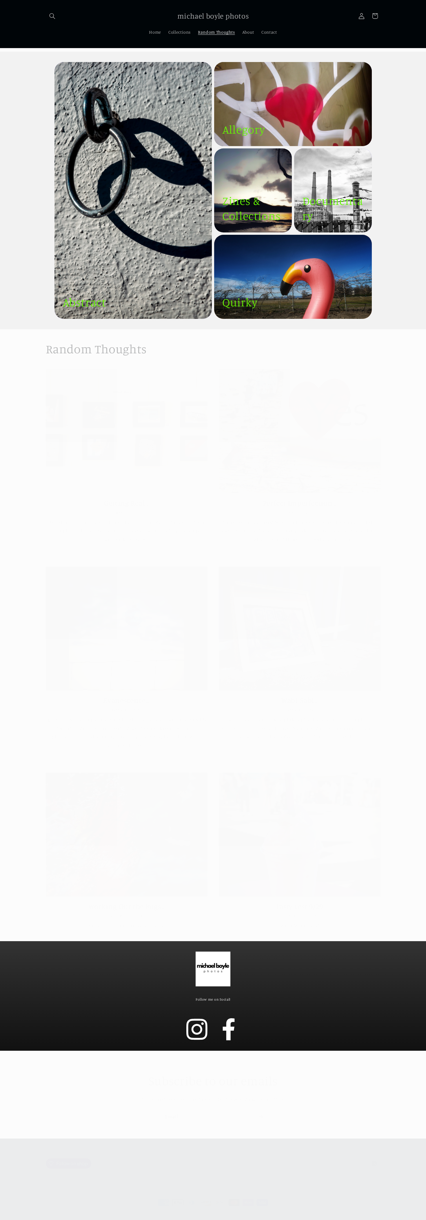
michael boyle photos (75, 1208)
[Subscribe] (260, 1110)
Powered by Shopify (109, 1208)
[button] (52, 16)
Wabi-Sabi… (299, 694)
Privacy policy (142, 1208)
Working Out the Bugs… (126, 900)
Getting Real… (126, 496)
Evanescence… (126, 694)
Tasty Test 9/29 (299, 900)
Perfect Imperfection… (299, 496)
